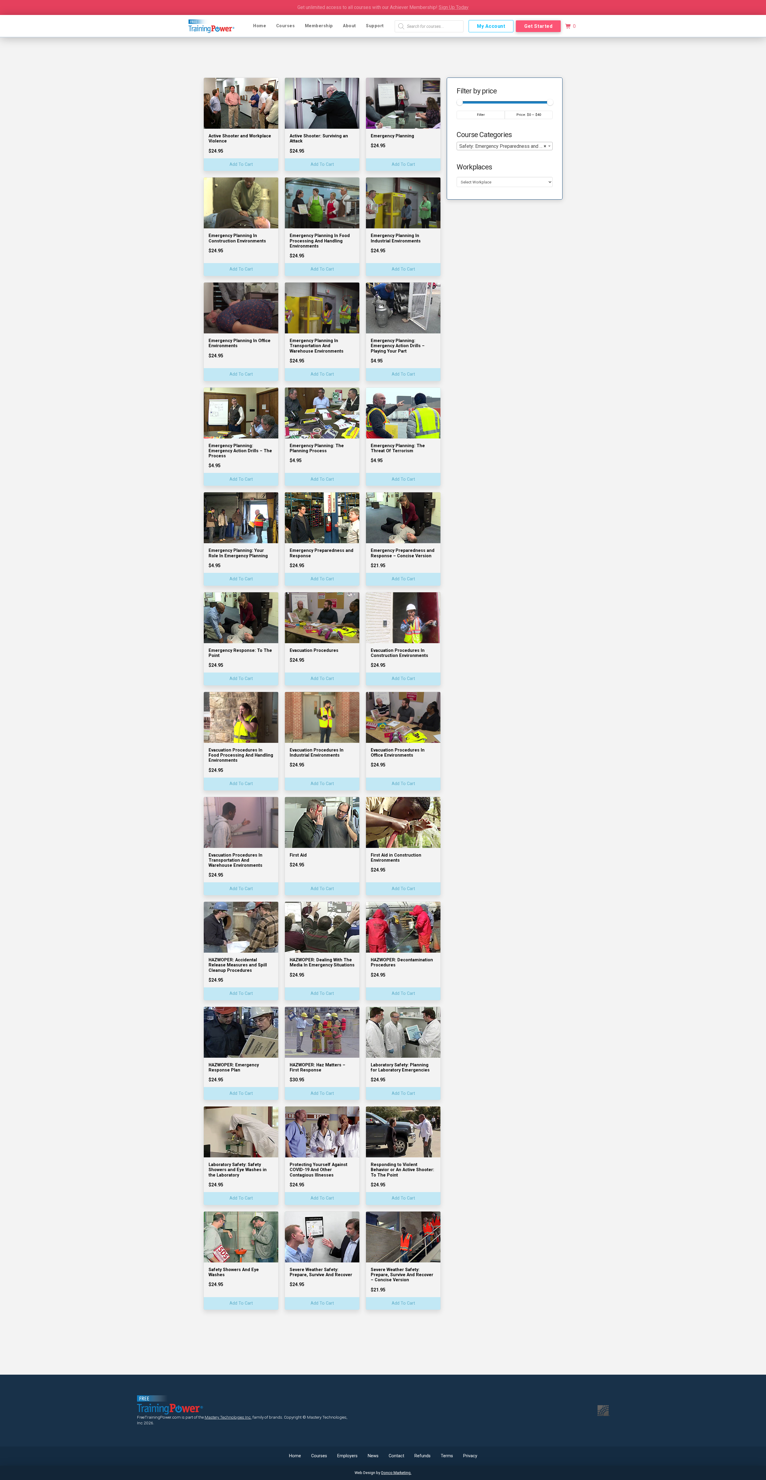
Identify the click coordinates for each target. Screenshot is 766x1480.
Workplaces (474, 167)
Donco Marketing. (396, 1472)
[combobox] (505, 146)
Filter (481, 115)
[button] (570, 26)
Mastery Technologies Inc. (228, 1417)
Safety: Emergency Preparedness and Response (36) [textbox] (505, 146)
